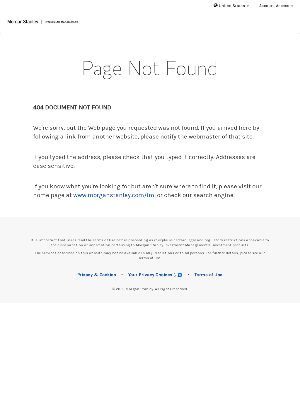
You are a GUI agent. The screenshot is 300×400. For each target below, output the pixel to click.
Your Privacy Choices (151, 274)
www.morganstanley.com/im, (114, 195)
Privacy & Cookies (96, 274)
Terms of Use (209, 274)
